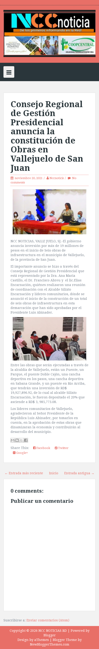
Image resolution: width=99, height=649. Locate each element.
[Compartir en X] (21, 440)
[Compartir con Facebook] (25, 440)
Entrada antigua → (79, 473)
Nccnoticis (57, 178)
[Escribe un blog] (17, 440)
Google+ (21, 453)
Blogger (50, 635)
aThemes (41, 640)
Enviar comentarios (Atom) (47, 620)
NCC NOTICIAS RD (52, 630)
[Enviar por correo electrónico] (12, 440)
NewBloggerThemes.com (49, 644)
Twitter (63, 448)
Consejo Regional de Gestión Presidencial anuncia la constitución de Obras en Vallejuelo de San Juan (47, 136)
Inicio (53, 473)
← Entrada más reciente (24, 473)
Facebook (43, 448)
